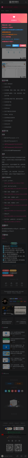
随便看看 (8, 45)
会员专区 (16, 45)
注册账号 (23, 45)
